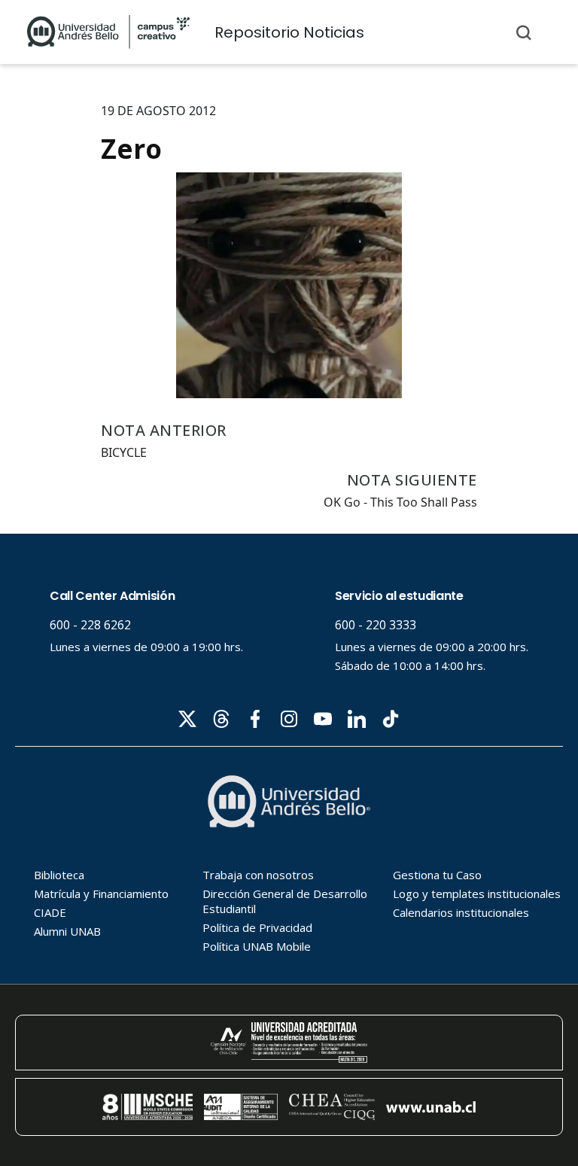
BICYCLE (124, 452)
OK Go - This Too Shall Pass (400, 502)
